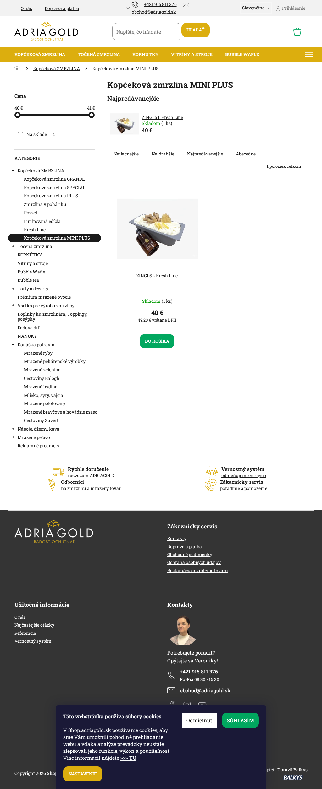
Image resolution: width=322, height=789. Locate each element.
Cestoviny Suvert (41, 420)
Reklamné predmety (38, 445)
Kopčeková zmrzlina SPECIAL (54, 187)
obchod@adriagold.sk (205, 690)
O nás (26, 8)
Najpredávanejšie (205, 154)
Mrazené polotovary (44, 403)
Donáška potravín (36, 344)
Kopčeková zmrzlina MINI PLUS (57, 238)
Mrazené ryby (38, 353)
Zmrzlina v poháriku (45, 204)
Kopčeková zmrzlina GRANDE (54, 179)
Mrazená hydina (41, 387)
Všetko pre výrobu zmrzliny (46, 305)
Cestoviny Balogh (41, 378)
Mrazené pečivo (34, 437)
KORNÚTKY (30, 255)
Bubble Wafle (31, 272)
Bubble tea (28, 280)
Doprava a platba (62, 8)
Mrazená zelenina (42, 370)
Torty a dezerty (33, 288)
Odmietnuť (199, 720)
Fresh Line (35, 230)
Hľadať (195, 30)
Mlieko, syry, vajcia (43, 395)
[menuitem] (39, 54)
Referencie (25, 633)
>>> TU (128, 757)
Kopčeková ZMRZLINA (41, 170)
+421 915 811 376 (199, 671)
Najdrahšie (163, 154)
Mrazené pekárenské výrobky (55, 361)
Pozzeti (31, 213)
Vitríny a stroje (33, 263)
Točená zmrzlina (35, 246)
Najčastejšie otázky (34, 625)
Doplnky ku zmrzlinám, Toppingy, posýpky (52, 316)
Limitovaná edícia (42, 221)
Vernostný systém (33, 641)
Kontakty (176, 538)
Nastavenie (83, 774)
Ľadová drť (29, 327)
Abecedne (246, 154)
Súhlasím (240, 720)
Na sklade (40, 134)
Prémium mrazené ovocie (44, 297)
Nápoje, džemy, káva (38, 429)
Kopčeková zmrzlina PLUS (51, 196)
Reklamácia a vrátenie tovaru (197, 570)
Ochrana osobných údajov (194, 562)
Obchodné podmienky (189, 554)
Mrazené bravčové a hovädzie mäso (60, 412)
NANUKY (27, 336)
